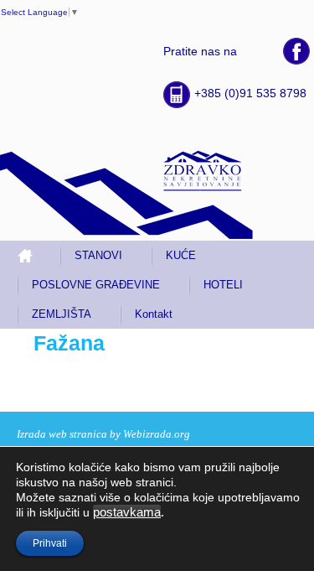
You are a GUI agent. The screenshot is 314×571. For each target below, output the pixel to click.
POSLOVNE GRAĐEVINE (96, 284)
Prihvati (50, 543)
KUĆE (181, 255)
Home (32, 255)
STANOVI (98, 255)
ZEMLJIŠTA (61, 314)
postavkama (127, 512)
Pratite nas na (200, 51)
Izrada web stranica (62, 434)
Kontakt (153, 314)
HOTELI (223, 284)
